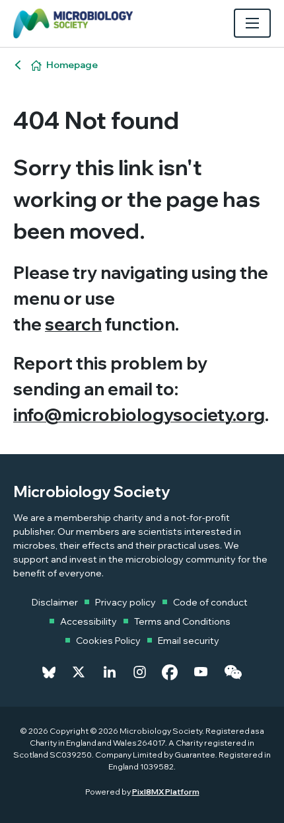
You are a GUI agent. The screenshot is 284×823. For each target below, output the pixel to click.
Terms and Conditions (182, 621)
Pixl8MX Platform (165, 792)
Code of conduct (210, 602)
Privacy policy (125, 602)
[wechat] (233, 672)
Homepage (72, 65)
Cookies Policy (108, 641)
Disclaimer (55, 602)
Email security (188, 641)
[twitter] (79, 672)
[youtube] (201, 672)
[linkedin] (110, 672)
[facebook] (170, 672)
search (73, 324)
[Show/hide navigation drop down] (252, 23)
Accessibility (88, 621)
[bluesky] (48, 672)
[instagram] (140, 672)
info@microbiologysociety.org (139, 415)
